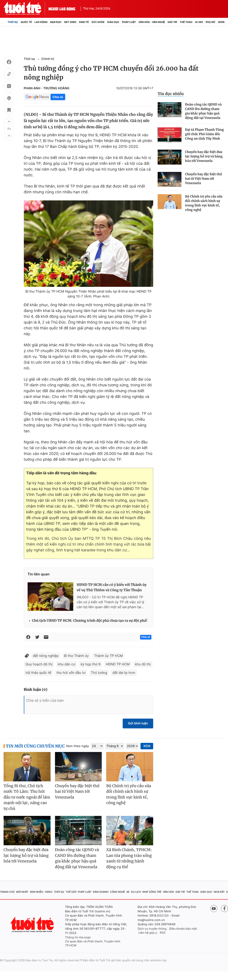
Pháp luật (129, 22)
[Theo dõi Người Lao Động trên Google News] (37, 96)
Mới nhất (22, 891)
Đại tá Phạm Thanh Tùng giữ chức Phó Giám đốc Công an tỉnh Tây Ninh (204, 134)
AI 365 (199, 22)
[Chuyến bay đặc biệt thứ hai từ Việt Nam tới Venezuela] (169, 179)
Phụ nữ (211, 22)
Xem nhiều (36, 891)
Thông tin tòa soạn (78, 937)
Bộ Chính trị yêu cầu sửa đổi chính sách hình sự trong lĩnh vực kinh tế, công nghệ (203, 203)
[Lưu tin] (9, 111)
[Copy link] (9, 75)
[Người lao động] (62, 8)
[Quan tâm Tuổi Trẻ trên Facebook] (224, 908)
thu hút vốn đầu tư (71, 672)
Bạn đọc (56, 22)
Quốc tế (26, 22)
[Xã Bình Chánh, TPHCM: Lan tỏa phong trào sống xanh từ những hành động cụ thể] (129, 830)
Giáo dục (113, 22)
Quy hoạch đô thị (39, 664)
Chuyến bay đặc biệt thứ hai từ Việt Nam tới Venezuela (203, 178)
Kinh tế (84, 22)
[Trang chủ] (5, 22)
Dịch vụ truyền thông (152, 929)
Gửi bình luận (138, 723)
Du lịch (136, 891)
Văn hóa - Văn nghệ (151, 22)
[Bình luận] (9, 87)
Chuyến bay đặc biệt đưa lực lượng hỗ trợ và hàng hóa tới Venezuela (204, 156)
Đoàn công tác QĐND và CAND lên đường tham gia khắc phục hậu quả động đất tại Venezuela (203, 111)
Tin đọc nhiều (171, 93)
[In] (9, 99)
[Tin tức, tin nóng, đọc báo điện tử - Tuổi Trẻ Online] (26, 8)
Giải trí (172, 22)
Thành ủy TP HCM (108, 656)
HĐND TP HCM (118, 664)
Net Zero (70, 22)
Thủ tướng (99, 672)
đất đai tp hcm (123, 672)
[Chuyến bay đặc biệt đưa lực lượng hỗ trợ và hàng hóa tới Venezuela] (169, 157)
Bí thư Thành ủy (76, 656)
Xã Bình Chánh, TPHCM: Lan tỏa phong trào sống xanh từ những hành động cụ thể (129, 858)
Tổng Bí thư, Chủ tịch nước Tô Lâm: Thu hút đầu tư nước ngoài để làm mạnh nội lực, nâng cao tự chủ (27, 797)
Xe (128, 891)
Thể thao (186, 22)
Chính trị (47, 59)
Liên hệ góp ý (147, 933)
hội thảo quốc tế (38, 672)
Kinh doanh (100, 891)
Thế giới (71, 891)
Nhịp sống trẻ (151, 891)
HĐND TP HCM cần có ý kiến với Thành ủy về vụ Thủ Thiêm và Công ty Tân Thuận (112, 587)
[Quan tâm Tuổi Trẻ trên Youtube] (213, 908)
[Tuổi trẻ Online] (32, 924)
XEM (146, 746)
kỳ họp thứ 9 (90, 664)
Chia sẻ (58, 97)
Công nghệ (117, 891)
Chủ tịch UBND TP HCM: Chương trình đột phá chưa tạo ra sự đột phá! (89, 621)
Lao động (41, 22)
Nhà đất (219, 891)
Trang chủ (7, 891)
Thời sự (13, 22)
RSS (162, 933)
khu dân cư (66, 664)
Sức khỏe (98, 22)
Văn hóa (168, 891)
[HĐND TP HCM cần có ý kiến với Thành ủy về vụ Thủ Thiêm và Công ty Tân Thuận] (50, 596)
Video (48, 891)
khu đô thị (143, 664)
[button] (9, 121)
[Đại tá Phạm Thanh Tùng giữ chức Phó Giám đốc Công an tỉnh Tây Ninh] (169, 134)
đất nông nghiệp (46, 656)
